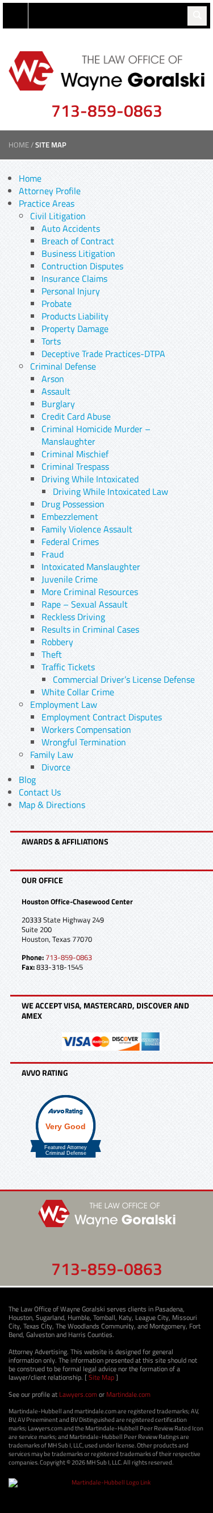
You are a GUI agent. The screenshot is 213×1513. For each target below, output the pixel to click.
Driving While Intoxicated (90, 479)
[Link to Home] (106, 70)
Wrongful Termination (83, 742)
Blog (27, 779)
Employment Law (63, 704)
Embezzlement (69, 516)
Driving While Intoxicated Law (110, 491)
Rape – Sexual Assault (84, 604)
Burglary (58, 404)
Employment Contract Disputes (101, 717)
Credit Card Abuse (76, 416)
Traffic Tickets (68, 667)
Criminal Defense (63, 366)
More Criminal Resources (89, 591)
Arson (52, 379)
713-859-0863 (106, 110)
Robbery (57, 642)
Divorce (55, 767)
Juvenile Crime (69, 579)
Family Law (51, 754)
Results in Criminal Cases (90, 629)
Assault (55, 391)
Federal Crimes (70, 541)
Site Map (101, 1377)
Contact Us (40, 792)
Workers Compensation (86, 729)
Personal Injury (70, 291)
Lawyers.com (78, 1394)
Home (19, 144)
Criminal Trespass (75, 466)
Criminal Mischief (74, 454)
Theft (51, 654)
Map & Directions (52, 804)
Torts (51, 341)
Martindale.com (128, 1394)
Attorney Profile (50, 191)
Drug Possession (73, 504)
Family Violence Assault (86, 529)
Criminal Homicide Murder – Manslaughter (96, 435)
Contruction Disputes (82, 266)
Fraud (52, 554)
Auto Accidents (70, 228)
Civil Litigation (58, 216)
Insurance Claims (74, 278)
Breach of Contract (77, 241)
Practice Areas (46, 203)
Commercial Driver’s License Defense (124, 679)
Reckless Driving (73, 617)
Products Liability (74, 316)
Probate (56, 303)
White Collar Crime (77, 692)
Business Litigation (78, 253)
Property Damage (74, 328)
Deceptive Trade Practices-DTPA (103, 353)
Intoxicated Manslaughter (90, 566)
